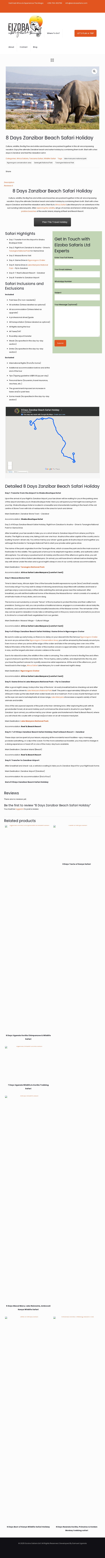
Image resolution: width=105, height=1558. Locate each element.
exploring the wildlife (46, 208)
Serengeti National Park (43, 163)
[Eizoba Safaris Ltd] (25, 26)
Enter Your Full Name (64, 257)
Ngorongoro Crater (36, 260)
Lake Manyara (57, 697)
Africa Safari (60, 204)
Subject (58, 292)
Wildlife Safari (50, 158)
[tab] (52, 182)
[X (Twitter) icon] (88, 9)
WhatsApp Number (63, 281)
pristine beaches (28, 211)
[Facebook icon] (85, 9)
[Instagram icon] (92, 9)
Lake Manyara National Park (39, 690)
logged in (19, 809)
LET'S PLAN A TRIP (85, 33)
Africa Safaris (22, 158)
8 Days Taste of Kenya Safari (76, 864)
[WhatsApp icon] (81, 9)
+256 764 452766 (54, 3)
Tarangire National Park (64, 163)
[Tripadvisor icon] (95, 9)
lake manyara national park (75, 158)
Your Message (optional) (66, 304)
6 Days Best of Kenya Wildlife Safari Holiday (28, 1527)
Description (9, 182)
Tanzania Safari (36, 158)
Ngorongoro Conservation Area (44, 640)
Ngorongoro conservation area (19, 163)
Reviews (8, 185)
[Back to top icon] (94, 1553)
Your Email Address (63, 269)
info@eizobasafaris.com (76, 3)
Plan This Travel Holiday (54, 222)
